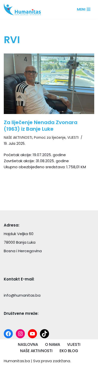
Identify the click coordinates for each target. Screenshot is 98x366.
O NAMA (52, 344)
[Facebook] (8, 333)
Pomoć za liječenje (50, 137)
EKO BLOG (69, 350)
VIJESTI (73, 137)
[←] (24, 9)
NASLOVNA (28, 344)
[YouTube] (32, 333)
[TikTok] (44, 333)
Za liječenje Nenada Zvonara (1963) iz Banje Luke (40, 125)
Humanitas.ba (17, 360)
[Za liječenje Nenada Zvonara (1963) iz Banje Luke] (49, 83)
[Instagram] (20, 333)
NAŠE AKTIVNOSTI (18, 137)
